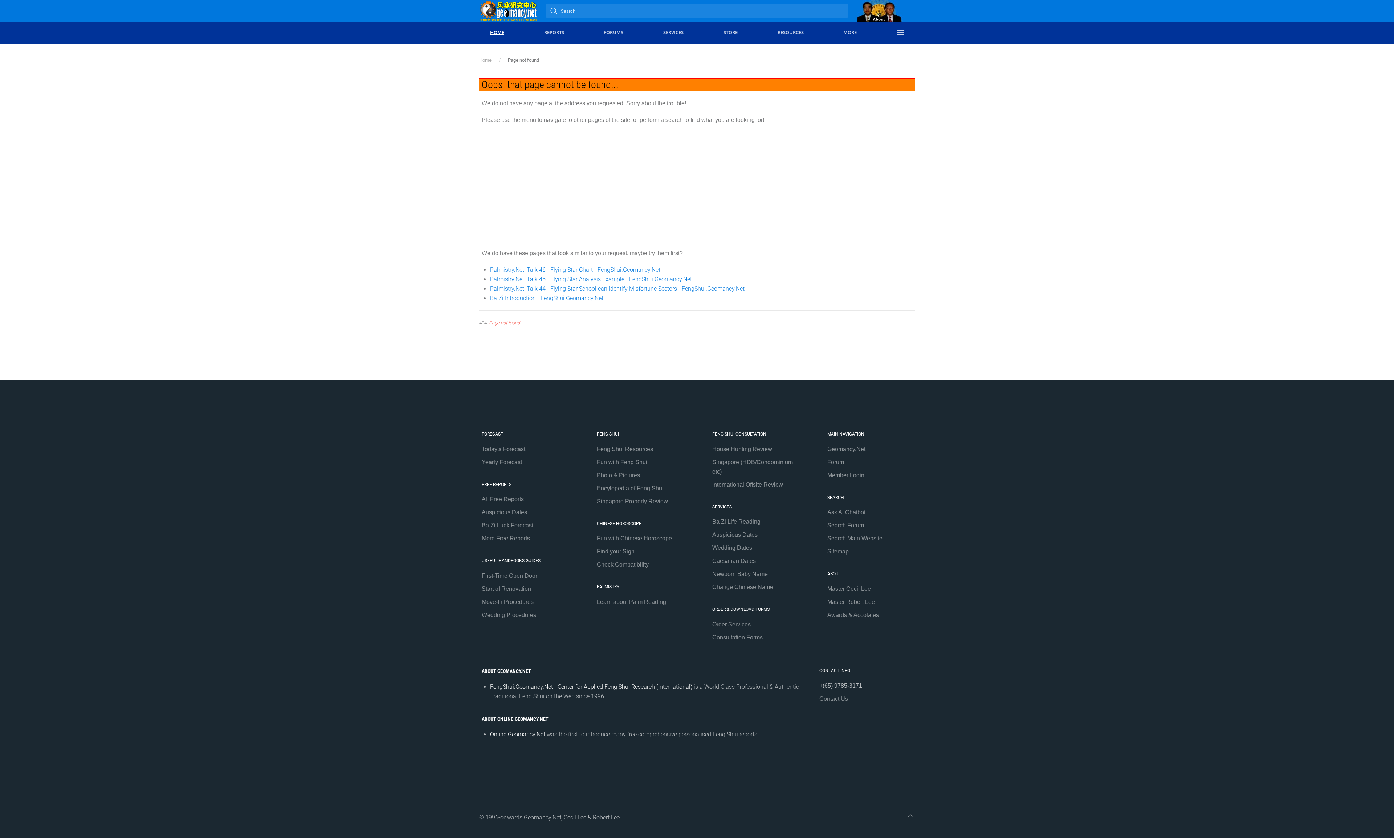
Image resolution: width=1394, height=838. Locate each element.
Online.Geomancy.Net (517, 734)
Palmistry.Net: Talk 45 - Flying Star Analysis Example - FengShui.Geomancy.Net (591, 279)
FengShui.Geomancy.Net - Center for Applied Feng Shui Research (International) (591, 686)
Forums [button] (613, 32)
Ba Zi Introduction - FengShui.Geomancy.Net (546, 298)
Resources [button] (791, 32)
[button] (900, 33)
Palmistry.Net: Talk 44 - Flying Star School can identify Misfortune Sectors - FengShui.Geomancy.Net (617, 288)
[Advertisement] (697, 190)
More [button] (850, 32)
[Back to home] (508, 11)
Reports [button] (554, 32)
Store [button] (731, 32)
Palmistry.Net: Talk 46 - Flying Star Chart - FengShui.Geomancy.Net (575, 269)
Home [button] (497, 32)
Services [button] (673, 32)
